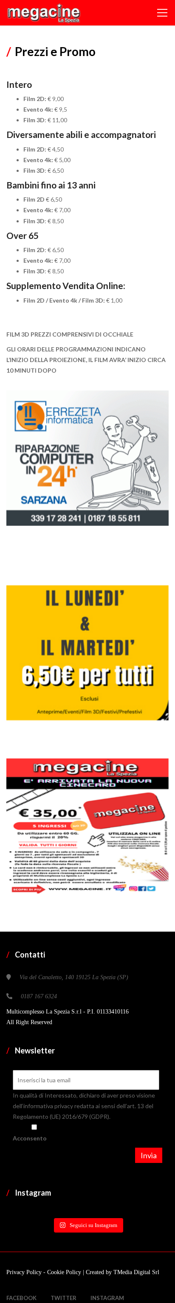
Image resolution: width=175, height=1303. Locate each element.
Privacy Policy (24, 1272)
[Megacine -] (43, 12)
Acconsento (30, 1138)
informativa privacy (48, 1105)
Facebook (21, 1298)
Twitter (63, 1298)
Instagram (107, 1298)
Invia (149, 1155)
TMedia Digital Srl (136, 1272)
